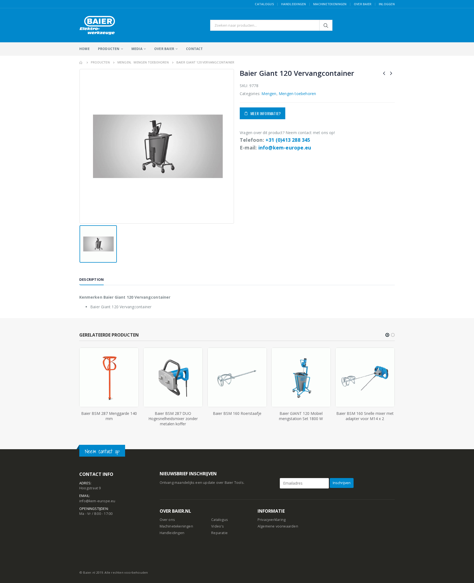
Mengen (268, 93)
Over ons (167, 519)
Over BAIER (363, 4)
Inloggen (387, 4)
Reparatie (219, 533)
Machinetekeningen (330, 4)
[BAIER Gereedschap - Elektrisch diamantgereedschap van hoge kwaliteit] (97, 25)
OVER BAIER (164, 48)
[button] (387, 335)
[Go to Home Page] (81, 62)
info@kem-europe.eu (284, 147)
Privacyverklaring (272, 519)
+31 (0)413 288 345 (288, 140)
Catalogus (264, 4)
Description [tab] (91, 279)
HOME (84, 48)
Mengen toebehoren (297, 93)
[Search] (326, 25)
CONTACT (194, 48)
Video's (217, 526)
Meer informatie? (265, 113)
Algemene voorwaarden (278, 526)
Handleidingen (293, 4)
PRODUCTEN (109, 48)
